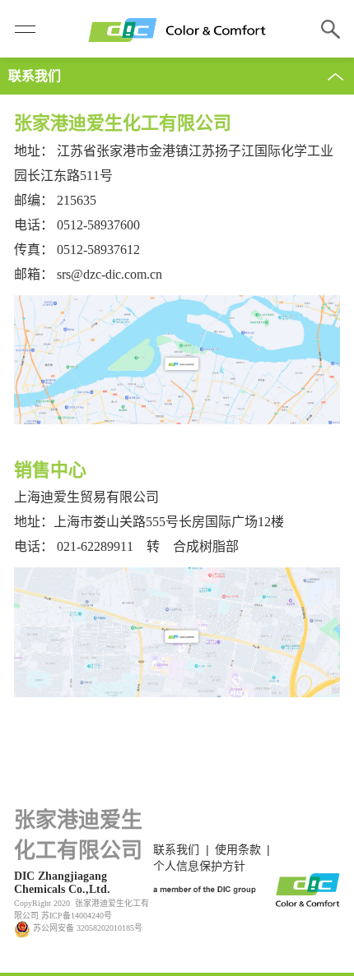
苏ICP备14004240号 (76, 915)
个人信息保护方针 (199, 865)
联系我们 (176, 849)
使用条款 (238, 849)
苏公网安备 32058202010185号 (86, 927)
